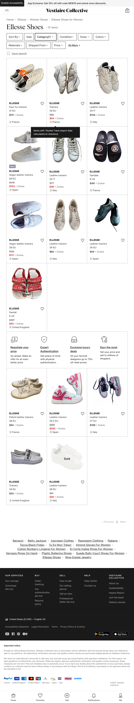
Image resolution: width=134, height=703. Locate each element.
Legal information (40, 626)
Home (10, 19)
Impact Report (116, 593)
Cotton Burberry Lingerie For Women (41, 549)
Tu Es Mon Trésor (60, 545)
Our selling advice (65, 587)
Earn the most (108, 347)
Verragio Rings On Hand (21, 553)
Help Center (90, 581)
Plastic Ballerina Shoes (57, 553)
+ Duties (18, 115)
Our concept (12, 581)
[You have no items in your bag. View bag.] (127, 10)
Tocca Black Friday (32, 545)
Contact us (90, 585)
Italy (61, 683)
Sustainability (116, 588)
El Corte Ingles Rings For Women (91, 549)
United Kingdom (19, 683)
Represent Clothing (90, 541)
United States (34, 683)
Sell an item (65, 594)
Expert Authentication (49, 349)
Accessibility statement (17, 626)
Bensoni (18, 541)
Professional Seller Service (66, 600)
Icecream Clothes (62, 541)
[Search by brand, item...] (6, 10)
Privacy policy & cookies (72, 626)
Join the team (116, 597)
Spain (54, 683)
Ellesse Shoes (52, 557)
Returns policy (39, 602)
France (7, 683)
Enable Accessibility (12, 3)
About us (114, 583)
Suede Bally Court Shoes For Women (100, 553)
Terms (54, 626)
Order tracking (39, 582)
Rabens (113, 541)
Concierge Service (10, 587)
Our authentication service (42, 592)
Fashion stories (117, 602)
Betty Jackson (37, 541)
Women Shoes (39, 19)
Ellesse (21, 19)
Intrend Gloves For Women (93, 545)
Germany (46, 683)
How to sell (65, 581)
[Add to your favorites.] (42, 103)
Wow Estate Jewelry (78, 557)
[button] (127, 10)
